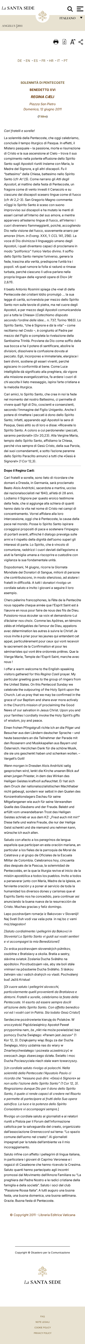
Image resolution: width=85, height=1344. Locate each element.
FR (43, 61)
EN (28, 61)
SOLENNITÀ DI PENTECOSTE (43, 83)
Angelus (9, 26)
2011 (20, 26)
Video (42, 116)
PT (66, 61)
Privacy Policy (42, 1333)
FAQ (42, 1316)
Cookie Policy (42, 1327)
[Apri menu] (79, 9)
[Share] (81, 42)
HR (51, 61)
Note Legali (43, 1322)
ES (36, 61)
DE (20, 61)
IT (58, 61)
